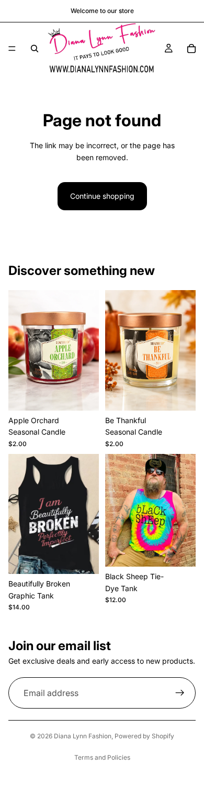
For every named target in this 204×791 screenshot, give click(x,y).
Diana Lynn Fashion (82, 736)
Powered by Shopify (144, 736)
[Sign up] (180, 693)
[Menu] (12, 49)
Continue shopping (102, 195)
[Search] (34, 48)
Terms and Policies (102, 757)
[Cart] (191, 48)
